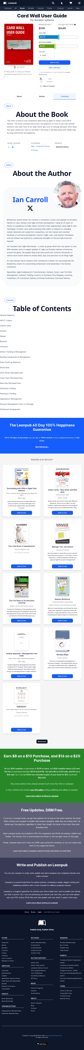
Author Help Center (38, 965)
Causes (33, 991)
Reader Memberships (68, 942)
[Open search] (53, 3)
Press (33, 1011)
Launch (70, 8)
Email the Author (62, 147)
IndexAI (4, 976)
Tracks (49, 8)
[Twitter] (30, 208)
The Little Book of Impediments (21, 546)
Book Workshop (7, 998)
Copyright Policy (66, 993)
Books (22, 8)
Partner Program (37, 988)
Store (27, 912)
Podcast (61, 8)
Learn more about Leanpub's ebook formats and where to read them (42, 851)
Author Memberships (38, 942)
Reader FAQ (64, 948)
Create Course (36, 950)
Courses (41, 8)
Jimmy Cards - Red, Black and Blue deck (62, 491)
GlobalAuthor (6, 973)
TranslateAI (6, 989)
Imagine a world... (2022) (69, 970)
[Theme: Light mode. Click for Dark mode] (62, 3)
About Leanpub (36, 1003)
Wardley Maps (62, 655)
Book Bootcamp (7, 1001)
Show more (42, 741)
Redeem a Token (8, 961)
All (16, 8)
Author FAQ (35, 963)
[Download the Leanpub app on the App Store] (42, 1044)
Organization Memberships (11, 1011)
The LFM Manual (36, 973)
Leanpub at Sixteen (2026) (69, 965)
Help (77, 8)
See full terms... (42, 447)
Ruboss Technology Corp (53, 1035)
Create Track (35, 953)
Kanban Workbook (62, 599)
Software (34, 150)
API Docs (34, 978)
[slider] (58, 37)
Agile (33, 146)
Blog (32, 1005)
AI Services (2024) (66, 968)
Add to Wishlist (54, 68)
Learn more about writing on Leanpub (42, 796)
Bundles (31, 8)
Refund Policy (65, 998)
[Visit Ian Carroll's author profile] (67, 194)
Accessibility (35, 993)
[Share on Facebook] (12, 147)
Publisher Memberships (10, 1013)
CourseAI (5, 970)
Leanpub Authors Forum (39, 968)
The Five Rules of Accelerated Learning (21, 602)
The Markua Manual (38, 976)
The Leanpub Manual (38, 970)
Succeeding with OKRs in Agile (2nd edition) (21, 489)
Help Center (64, 950)
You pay (42, 52)
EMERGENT (21, 707)
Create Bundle (36, 948)
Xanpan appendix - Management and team (21, 654)
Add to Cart (54, 62)
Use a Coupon (7, 958)
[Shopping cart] (70, 3)
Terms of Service (66, 991)
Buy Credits (64, 945)
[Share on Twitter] (8, 147)
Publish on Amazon (8, 986)
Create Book (35, 945)
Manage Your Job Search (62, 547)
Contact (34, 1008)
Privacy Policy (65, 996)
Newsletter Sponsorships (11, 978)
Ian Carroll (20, 67)
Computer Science (43, 146)
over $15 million (37, 790)
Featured (8, 8)
